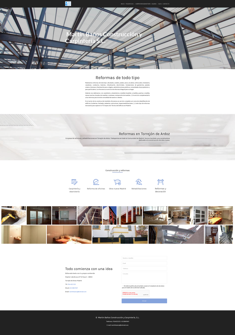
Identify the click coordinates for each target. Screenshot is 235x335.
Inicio (123, 4)
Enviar (144, 301)
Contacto (166, 4)
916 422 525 (72, 284)
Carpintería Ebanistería (143, 4)
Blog (160, 4)
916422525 (116, 321)
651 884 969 (74, 288)
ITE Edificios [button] (129, 4)
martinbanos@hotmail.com (77, 291)
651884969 (125, 321)
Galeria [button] (154, 4)
